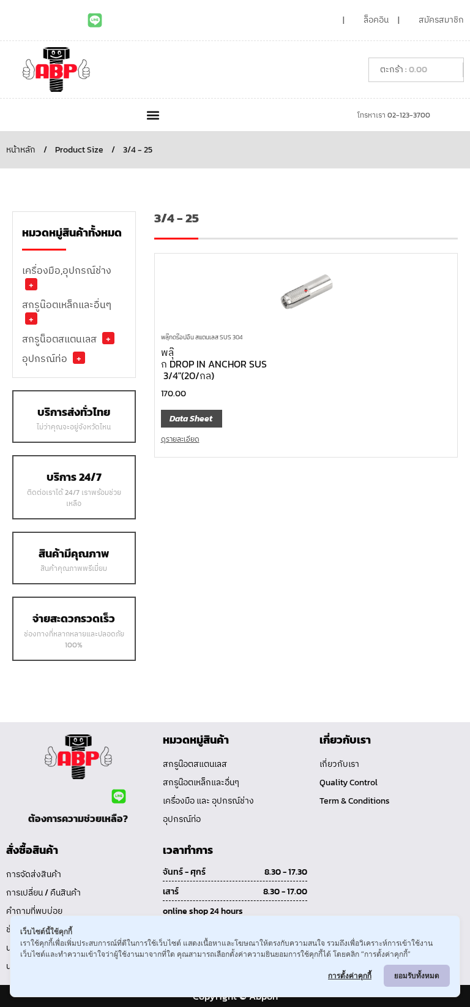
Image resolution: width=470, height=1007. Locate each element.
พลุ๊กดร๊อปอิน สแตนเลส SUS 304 (201, 337)
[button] (153, 115)
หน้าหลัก (20, 149)
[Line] (95, 20)
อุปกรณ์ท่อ (44, 358)
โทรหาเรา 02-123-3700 (393, 115)
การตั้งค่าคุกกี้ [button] (349, 975)
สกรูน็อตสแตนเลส (59, 338)
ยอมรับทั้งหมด (416, 975)
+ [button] (31, 284)
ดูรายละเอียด (180, 439)
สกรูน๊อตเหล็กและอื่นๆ (66, 304)
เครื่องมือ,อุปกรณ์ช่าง (66, 270)
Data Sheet (191, 418)
